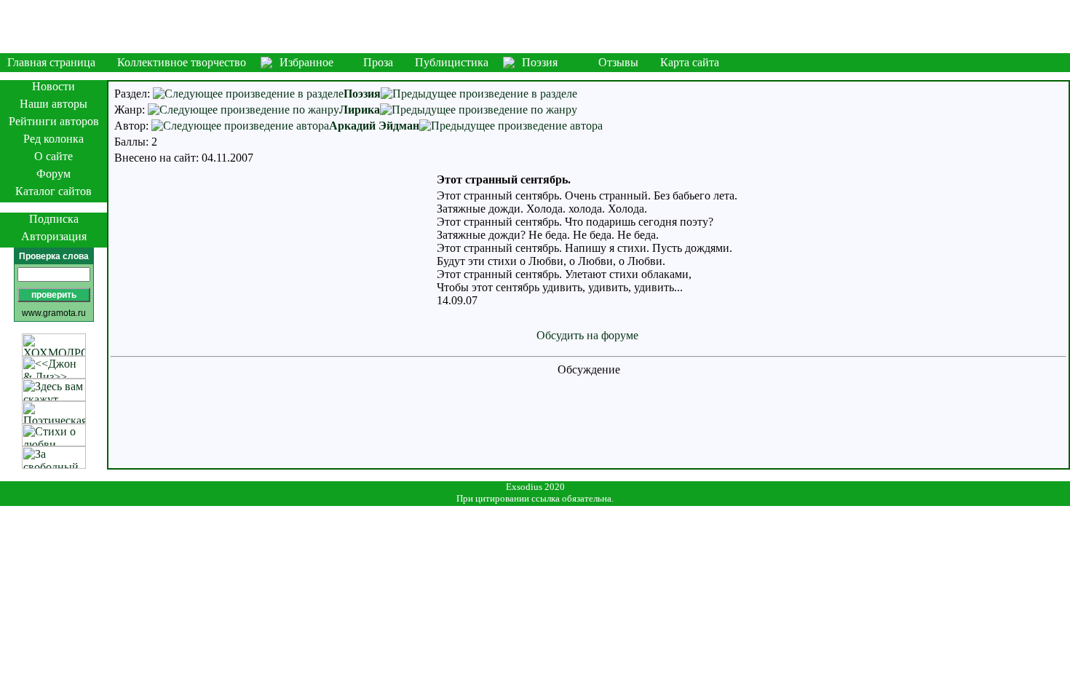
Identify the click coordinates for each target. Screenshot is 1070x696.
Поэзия (540, 62)
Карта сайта (689, 62)
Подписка (54, 219)
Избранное (306, 62)
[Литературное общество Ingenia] (535, 26)
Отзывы (618, 62)
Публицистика (451, 62)
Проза (378, 62)
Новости (53, 86)
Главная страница (51, 62)
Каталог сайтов (53, 191)
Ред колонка (53, 139)
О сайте (53, 156)
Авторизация (54, 236)
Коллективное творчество (181, 62)
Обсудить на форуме (587, 335)
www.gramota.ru (54, 313)
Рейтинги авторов (54, 121)
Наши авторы (53, 104)
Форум (53, 173)
